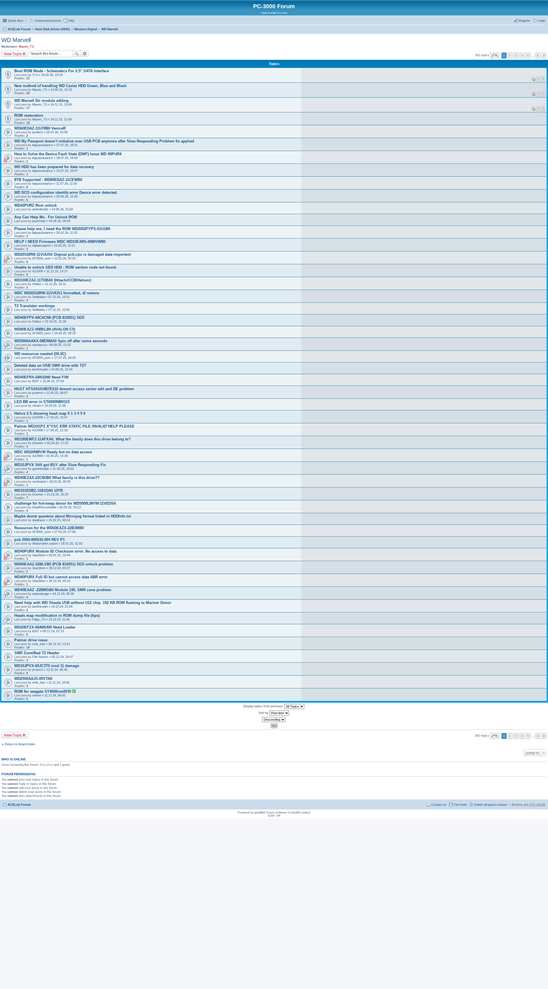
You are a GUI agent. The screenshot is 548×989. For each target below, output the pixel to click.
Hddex (36, 284)
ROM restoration (28, 115)
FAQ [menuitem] (71, 20)
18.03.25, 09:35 (59, 481)
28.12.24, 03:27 (59, 568)
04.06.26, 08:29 (59, 221)
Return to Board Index (20, 744)
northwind (39, 481)
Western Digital (85, 29)
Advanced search (85, 53)
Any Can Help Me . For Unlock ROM (45, 217)
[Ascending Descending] (274, 719)
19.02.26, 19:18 (52, 74)
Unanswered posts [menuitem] (48, 20)
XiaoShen (38, 555)
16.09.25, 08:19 (65, 333)
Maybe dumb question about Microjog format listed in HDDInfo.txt (72, 516)
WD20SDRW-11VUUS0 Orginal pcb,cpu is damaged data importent (72, 254)
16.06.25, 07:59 (53, 381)
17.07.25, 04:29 (65, 357)
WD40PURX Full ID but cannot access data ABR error (61, 577)
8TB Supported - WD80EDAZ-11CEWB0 (48, 180)
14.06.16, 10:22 (61, 89)
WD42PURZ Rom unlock (35, 205)
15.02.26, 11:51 (64, 245)
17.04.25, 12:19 (57, 430)
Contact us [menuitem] (439, 804)
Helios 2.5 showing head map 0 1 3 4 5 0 (49, 413)
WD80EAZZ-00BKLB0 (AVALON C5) (44, 329)
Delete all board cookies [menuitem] (490, 804)
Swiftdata (38, 297)
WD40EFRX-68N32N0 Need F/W (41, 377)
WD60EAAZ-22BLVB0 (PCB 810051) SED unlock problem (63, 564)
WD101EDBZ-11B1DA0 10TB (38, 490)
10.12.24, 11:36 (59, 619)
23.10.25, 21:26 (55, 321)
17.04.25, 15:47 (57, 417)
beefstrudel (40, 369)
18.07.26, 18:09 (67, 158)
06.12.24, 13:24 (59, 644)
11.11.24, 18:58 (59, 682)
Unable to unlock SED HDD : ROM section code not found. (65, 267)
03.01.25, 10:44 (59, 555)
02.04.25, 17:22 (57, 443)
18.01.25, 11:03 (71, 543)
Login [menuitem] (541, 20)
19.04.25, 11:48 (55, 405)
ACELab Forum (19, 29)
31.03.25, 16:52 (63, 468)
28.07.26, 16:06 (57, 132)
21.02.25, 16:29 (57, 494)
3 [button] (516, 55)
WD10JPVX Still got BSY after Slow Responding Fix (60, 465)
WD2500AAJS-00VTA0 (33, 678)
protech (37, 132)
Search (76, 53)
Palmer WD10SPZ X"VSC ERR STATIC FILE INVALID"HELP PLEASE (74, 426)
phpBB (258, 812)
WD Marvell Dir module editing (41, 100)
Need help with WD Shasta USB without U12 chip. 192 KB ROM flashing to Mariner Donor (92, 603)
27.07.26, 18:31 (67, 145)
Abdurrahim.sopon (45, 543)
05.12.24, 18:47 (62, 656)
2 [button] (510, 55)
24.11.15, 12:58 (61, 119)
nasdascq (39, 345)
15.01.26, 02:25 (65, 258)
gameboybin (40, 468)
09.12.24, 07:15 (53, 631)
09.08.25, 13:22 (60, 345)
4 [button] (522, 55)
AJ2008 (37, 271)
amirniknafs (40, 209)
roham (36, 405)
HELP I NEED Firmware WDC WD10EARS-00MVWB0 (60, 241)
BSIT (35, 381)
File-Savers (40, 656)
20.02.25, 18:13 (70, 507)
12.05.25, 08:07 (57, 392)
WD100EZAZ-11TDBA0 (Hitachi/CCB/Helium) (52, 280)
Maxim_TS (26, 46)
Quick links (15, 20)
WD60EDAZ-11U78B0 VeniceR (40, 128)
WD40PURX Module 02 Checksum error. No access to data (65, 551)
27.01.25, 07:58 (65, 531)
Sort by (264, 712)
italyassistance (42, 145)
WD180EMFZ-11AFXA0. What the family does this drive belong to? (72, 439)
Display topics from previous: (263, 706)
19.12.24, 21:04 (61, 606)
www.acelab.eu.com (274, 12)
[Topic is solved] (74, 691)
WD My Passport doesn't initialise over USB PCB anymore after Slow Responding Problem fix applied (104, 141)
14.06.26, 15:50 (62, 209)
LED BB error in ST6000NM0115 (42, 402)
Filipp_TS (38, 619)
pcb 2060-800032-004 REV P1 (39, 539)
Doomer (37, 443)
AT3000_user (41, 258)
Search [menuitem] (543, 29)
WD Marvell (109, 29)
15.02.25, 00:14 (59, 520)
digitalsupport (41, 245)
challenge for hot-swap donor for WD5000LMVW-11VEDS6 (65, 503)
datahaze (38, 520)
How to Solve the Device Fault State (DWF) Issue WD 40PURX (68, 154)
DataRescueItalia (44, 507)
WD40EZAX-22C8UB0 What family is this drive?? (57, 478)
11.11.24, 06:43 (55, 695)
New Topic (13, 53)
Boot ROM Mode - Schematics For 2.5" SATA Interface (61, 71)
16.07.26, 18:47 (67, 170)
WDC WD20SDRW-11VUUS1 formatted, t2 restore (56, 293)
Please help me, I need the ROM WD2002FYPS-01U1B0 (62, 229)
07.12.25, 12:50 (59, 309)
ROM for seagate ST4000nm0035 (43, 691)
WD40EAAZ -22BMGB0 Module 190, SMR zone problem (62, 590)
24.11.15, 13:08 (61, 104)
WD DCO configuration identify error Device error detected (65, 192)
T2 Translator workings (34, 306)
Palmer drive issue (30, 640)
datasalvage (40, 593)
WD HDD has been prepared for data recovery (54, 167)
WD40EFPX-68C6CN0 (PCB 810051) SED (49, 317)
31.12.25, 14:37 (57, 271)
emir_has (38, 644)
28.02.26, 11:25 (66, 232)
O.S (35, 74)
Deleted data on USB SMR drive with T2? (50, 365)
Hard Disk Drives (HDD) (52, 29)
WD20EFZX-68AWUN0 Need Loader (44, 627)
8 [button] (538, 55)
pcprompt (38, 221)
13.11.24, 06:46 (56, 669)
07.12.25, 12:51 (59, 297)
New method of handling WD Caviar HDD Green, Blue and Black (70, 86)
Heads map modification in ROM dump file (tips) (57, 615)
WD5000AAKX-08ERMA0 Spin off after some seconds (60, 341)
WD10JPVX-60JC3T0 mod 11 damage (46, 666)
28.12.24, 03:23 (59, 581)
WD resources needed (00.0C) (40, 354)
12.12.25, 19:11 (55, 284)
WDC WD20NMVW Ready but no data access (53, 452)
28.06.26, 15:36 (67, 196)
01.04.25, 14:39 (57, 456)
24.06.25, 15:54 (61, 369)
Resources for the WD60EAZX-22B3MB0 (49, 528)
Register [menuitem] (525, 20)
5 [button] (528, 55)
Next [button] (544, 56)
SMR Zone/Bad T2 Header (36, 653)
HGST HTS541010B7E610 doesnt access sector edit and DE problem (74, 389)
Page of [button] (494, 56)
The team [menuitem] (460, 804)
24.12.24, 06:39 (63, 593)
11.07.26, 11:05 (66, 183)
